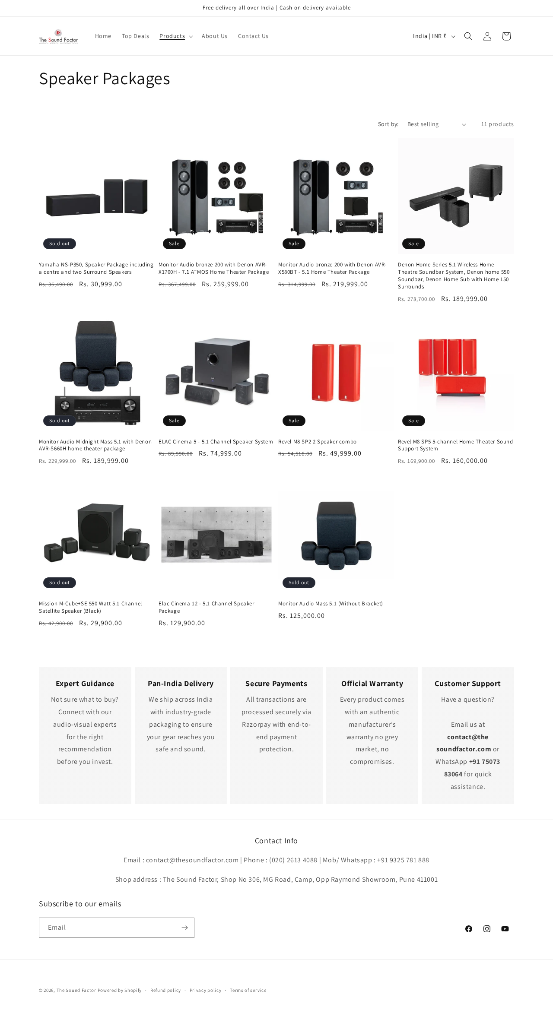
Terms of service (248, 990)
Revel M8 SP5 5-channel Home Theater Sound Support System (455, 445)
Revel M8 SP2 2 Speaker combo (317, 441)
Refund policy (165, 990)
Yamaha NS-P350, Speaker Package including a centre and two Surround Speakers (96, 268)
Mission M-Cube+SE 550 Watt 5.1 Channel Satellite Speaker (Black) (90, 607)
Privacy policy (206, 990)
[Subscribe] (184, 928)
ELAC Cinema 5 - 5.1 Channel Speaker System (216, 441)
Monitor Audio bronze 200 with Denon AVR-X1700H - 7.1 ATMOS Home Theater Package (214, 268)
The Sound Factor (76, 990)
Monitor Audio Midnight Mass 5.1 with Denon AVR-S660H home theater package (95, 445)
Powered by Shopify (120, 990)
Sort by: (388, 124)
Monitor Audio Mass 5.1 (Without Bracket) (330, 603)
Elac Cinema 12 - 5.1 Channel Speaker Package (206, 607)
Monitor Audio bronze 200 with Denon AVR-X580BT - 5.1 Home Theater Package (332, 268)
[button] (175, 36)
